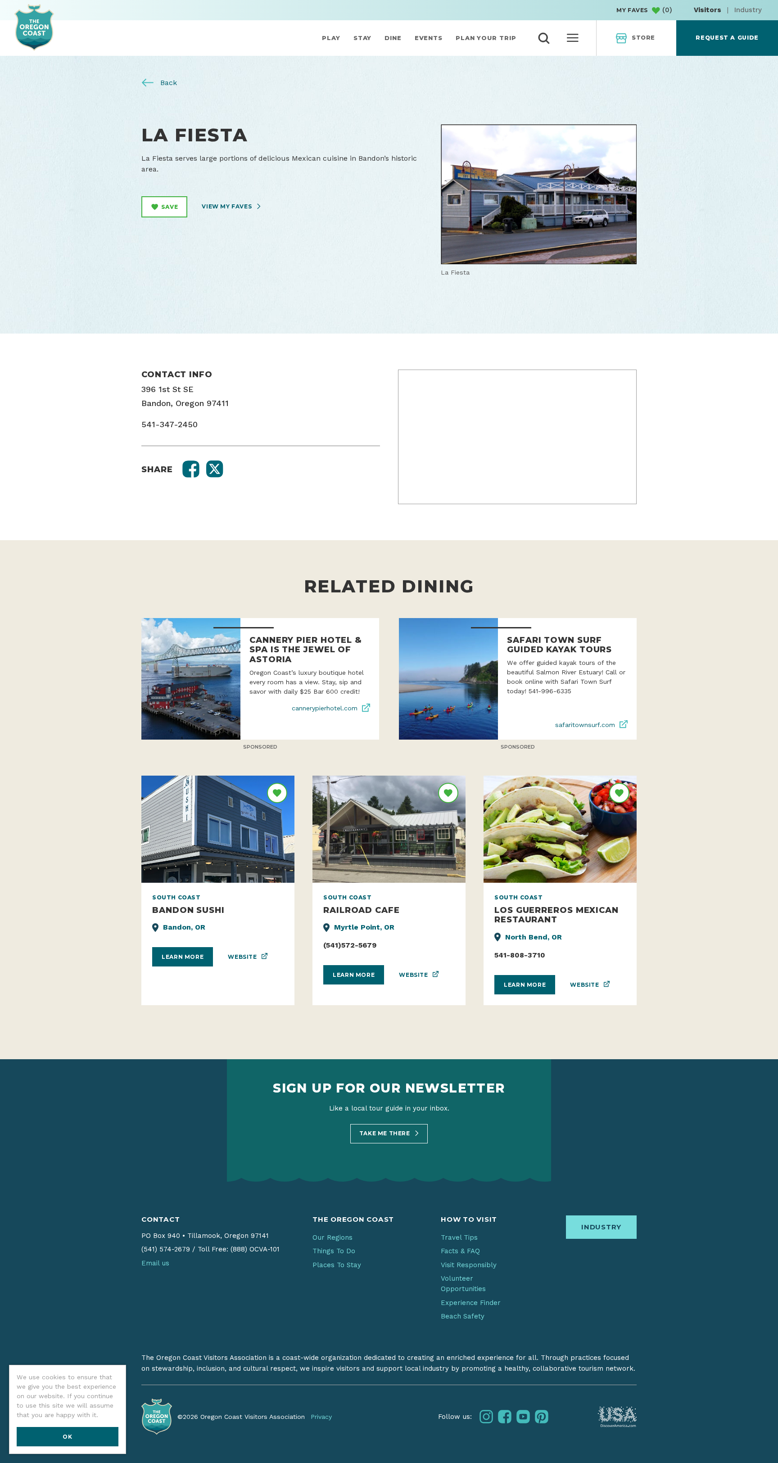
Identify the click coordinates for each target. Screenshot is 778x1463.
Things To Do (333, 1251)
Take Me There (385, 1133)
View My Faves (227, 206)
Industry (748, 10)
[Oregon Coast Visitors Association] (34, 27)
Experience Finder (471, 1303)
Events (429, 37)
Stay (362, 37)
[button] (190, 469)
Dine (393, 37)
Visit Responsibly (469, 1265)
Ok (67, 1436)
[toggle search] (544, 38)
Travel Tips (459, 1237)
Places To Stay (336, 1265)
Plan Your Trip (486, 37)
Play (331, 37)
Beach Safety (462, 1316)
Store (643, 37)
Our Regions (332, 1237)
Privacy (321, 1416)
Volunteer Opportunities (463, 1283)
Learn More (183, 956)
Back (167, 82)
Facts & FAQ (460, 1251)
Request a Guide (727, 37)
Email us (155, 1263)
